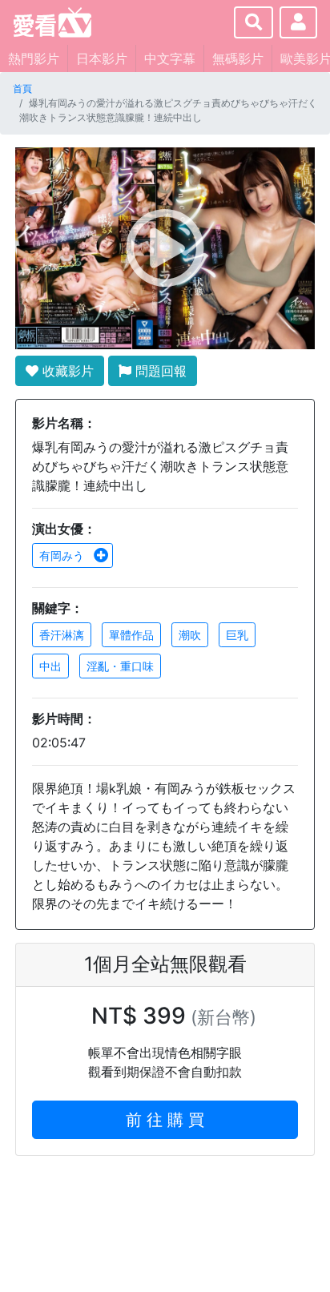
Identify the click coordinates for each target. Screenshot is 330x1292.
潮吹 (190, 635)
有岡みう (63, 555)
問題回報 (159, 371)
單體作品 (131, 635)
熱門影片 (33, 58)
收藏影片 (66, 371)
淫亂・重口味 (120, 666)
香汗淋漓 (61, 635)
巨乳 (237, 635)
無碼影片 (238, 58)
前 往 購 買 (165, 1119)
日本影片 (101, 58)
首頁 (22, 89)
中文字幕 (169, 58)
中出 (50, 666)
